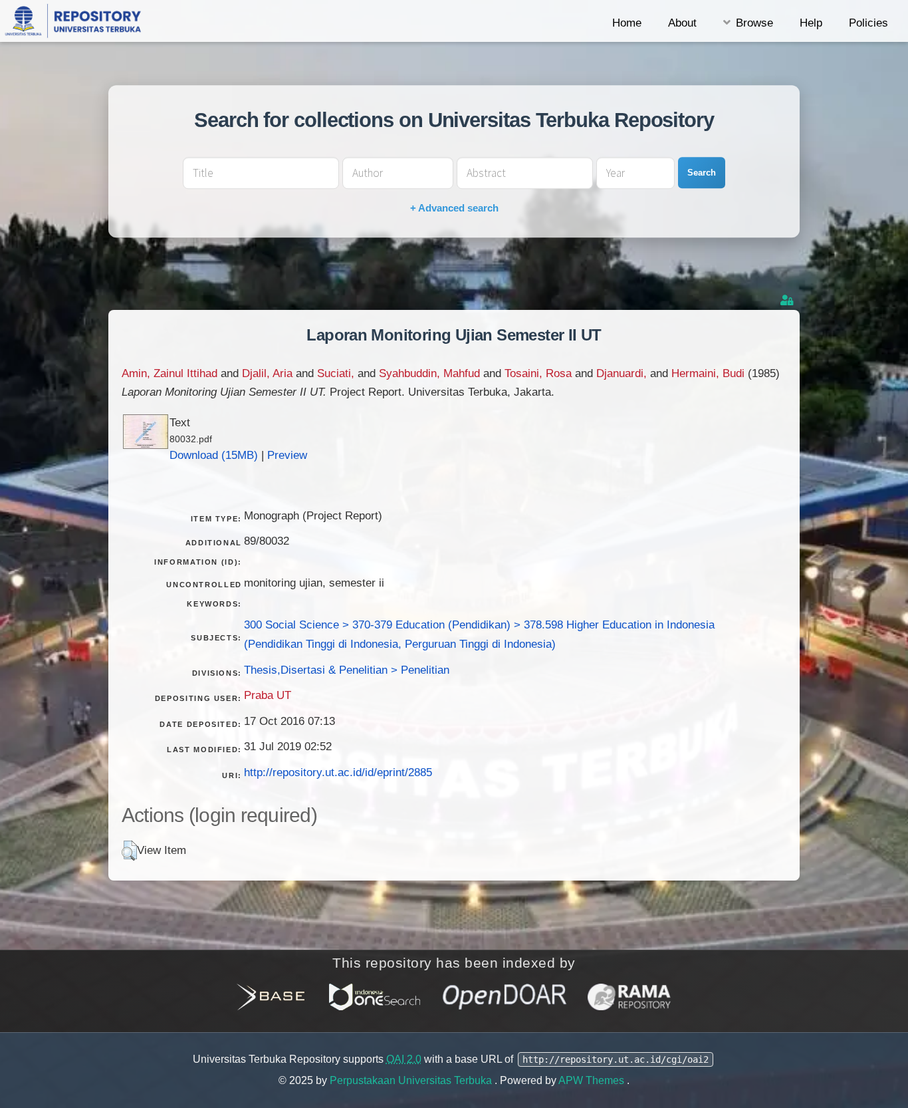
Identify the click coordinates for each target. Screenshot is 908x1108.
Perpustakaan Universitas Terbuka (412, 1080)
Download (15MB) (214, 455)
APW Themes (592, 1080)
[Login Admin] (788, 300)
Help (811, 22)
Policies (868, 22)
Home (626, 22)
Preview (287, 455)
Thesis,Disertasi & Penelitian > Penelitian (346, 669)
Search (701, 173)
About (682, 22)
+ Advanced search (454, 207)
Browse (754, 22)
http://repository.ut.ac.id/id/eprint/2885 (338, 772)
